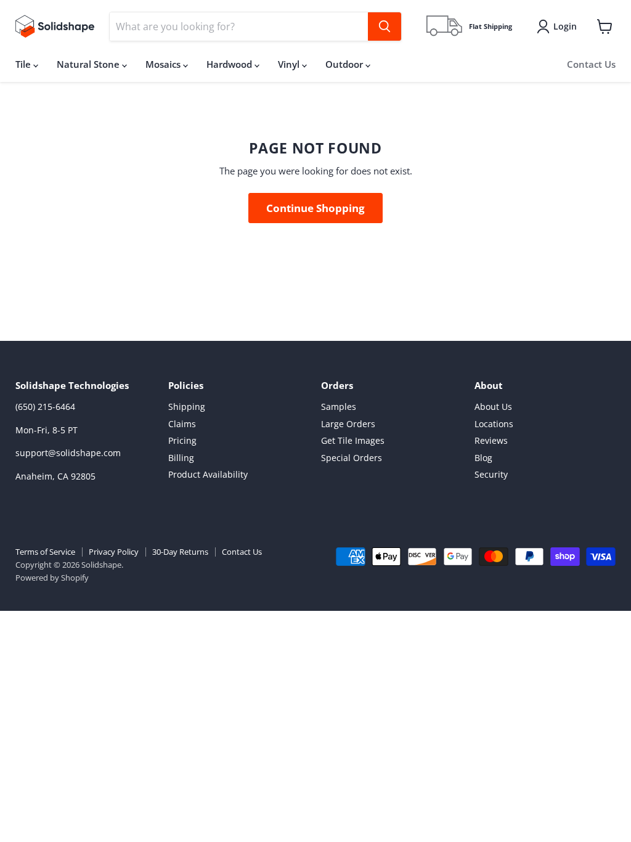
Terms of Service (45, 551)
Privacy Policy (114, 551)
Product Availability (208, 474)
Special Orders (351, 458)
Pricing (182, 440)
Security (491, 474)
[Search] (384, 26)
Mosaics (164, 64)
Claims (182, 424)
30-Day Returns (180, 551)
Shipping (186, 406)
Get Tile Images (353, 440)
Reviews (491, 440)
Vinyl (290, 64)
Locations (493, 424)
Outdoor (345, 64)
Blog (483, 458)
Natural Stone (89, 64)
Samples (338, 406)
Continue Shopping (315, 208)
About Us (493, 406)
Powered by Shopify (52, 577)
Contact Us (591, 64)
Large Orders (348, 424)
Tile (24, 64)
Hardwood (230, 64)
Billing (181, 458)
